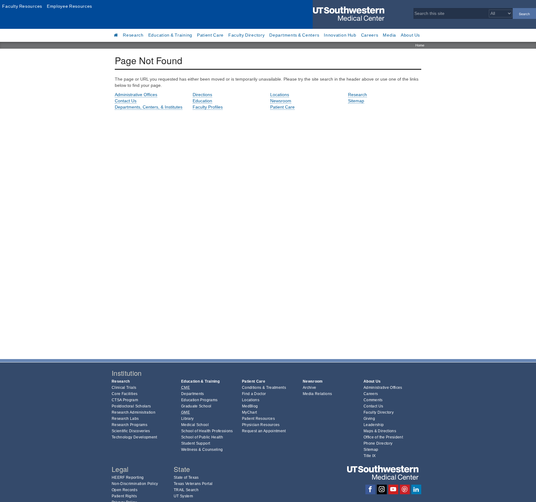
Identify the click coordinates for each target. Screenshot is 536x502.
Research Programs (129, 425)
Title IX (370, 456)
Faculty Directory (246, 35)
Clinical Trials (124, 387)
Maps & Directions (380, 431)
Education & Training (170, 35)
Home (419, 45)
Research (133, 35)
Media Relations (317, 394)
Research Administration (133, 412)
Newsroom (280, 100)
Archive (309, 387)
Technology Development (134, 437)
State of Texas (186, 477)
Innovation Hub (340, 35)
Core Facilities (124, 394)
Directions (202, 94)
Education (202, 100)
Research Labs (125, 418)
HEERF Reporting (128, 477)
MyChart (249, 412)
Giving (369, 418)
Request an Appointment (264, 431)
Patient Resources (258, 418)
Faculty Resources (22, 6)
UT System (183, 496)
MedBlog (250, 406)
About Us (410, 35)
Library (187, 418)
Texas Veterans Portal (193, 484)
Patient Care (210, 35)
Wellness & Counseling (202, 449)
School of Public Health (202, 437)
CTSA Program (125, 400)
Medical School (195, 425)
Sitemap (356, 100)
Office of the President (383, 437)
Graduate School (196, 406)
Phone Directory (378, 443)
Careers (369, 35)
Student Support (195, 443)
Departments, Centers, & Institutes (148, 106)
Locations (279, 94)
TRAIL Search (186, 490)
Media (389, 35)
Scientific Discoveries (131, 431)
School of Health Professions (207, 431)
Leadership (374, 425)
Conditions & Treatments (264, 387)
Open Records (124, 490)
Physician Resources (261, 425)
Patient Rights (124, 496)
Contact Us (125, 100)
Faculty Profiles (208, 106)
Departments (192, 394)
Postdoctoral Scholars (131, 406)
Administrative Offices (136, 94)
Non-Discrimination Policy (135, 484)
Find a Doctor (254, 394)
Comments (373, 400)
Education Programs (199, 400)
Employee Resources (69, 6)
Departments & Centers (294, 35)
